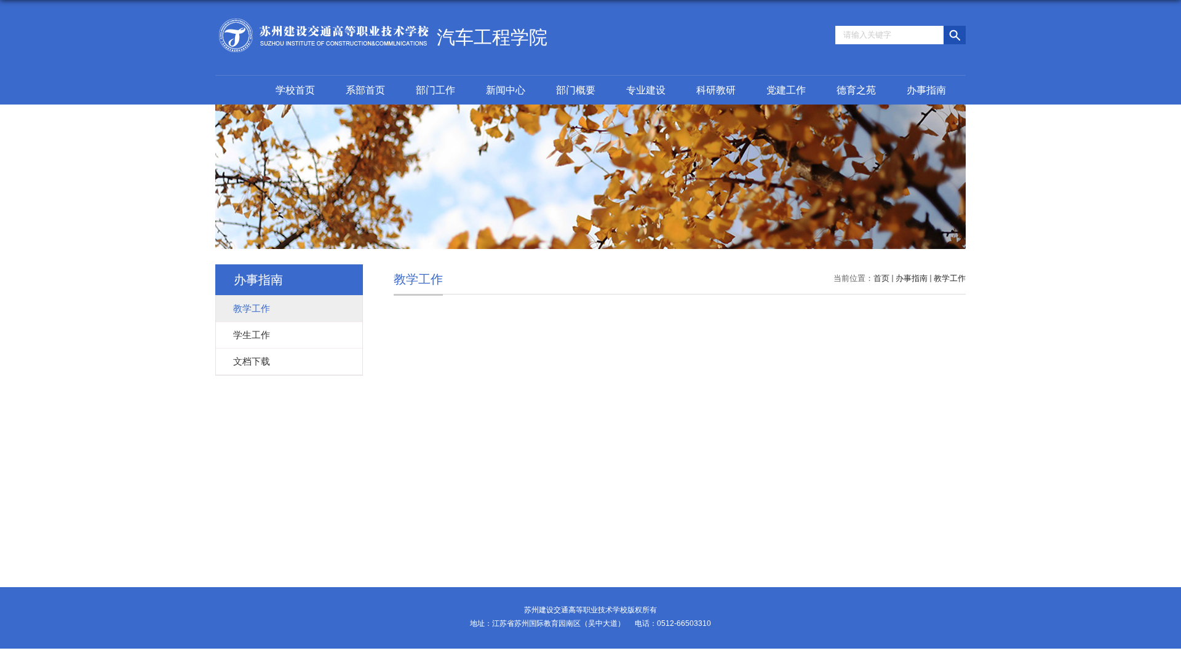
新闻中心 (505, 90)
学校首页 (295, 90)
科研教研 (716, 90)
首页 (881, 278)
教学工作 (950, 278)
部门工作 (435, 90)
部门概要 (575, 90)
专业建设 (646, 90)
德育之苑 (856, 90)
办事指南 (926, 90)
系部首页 (365, 90)
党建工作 (786, 90)
